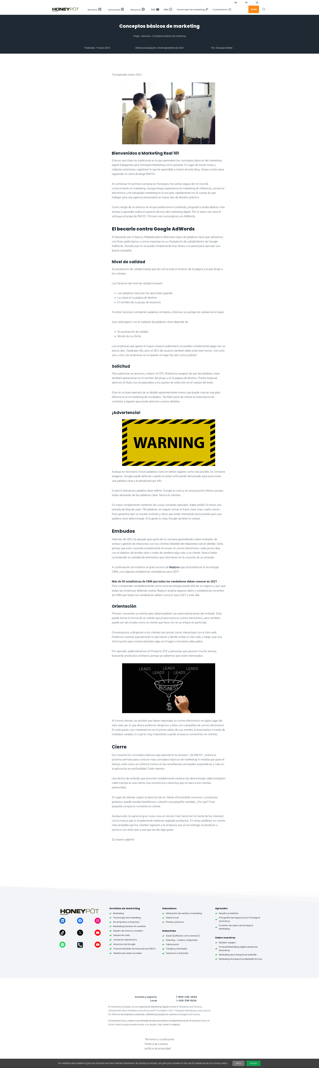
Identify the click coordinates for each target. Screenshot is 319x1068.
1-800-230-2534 (186, 997)
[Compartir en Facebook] (100, 87)
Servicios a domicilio (177, 953)
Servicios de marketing (124, 908)
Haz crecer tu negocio (169, 1024)
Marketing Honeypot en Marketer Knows (240, 959)
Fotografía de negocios (232, 917)
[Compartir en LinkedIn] (100, 112)
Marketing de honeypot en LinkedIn (238, 954)
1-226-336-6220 (186, 1000)
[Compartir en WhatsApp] (100, 120)
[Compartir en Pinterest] (100, 103)
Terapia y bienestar (176, 948)
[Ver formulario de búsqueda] (264, 9)
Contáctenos (220, 9)
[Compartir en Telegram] (100, 128)
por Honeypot (252, 917)
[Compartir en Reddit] (100, 145)
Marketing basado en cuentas (162, 1014)
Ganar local (172, 917)
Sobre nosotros (225, 937)
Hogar (136, 36)
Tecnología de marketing (191, 9)
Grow (254, 9)
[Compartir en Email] (100, 153)
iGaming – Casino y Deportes (182, 940)
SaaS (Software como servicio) (183, 935)
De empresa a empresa (132, 1014)
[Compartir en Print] (100, 162)
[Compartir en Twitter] (100, 95)
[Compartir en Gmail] (100, 137)
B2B (153, 9)
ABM (165, 9)
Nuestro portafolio (229, 913)
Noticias (146, 36)
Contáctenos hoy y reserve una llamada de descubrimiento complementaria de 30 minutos (154, 1020)
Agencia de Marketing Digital (153, 1006)
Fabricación (172, 944)
